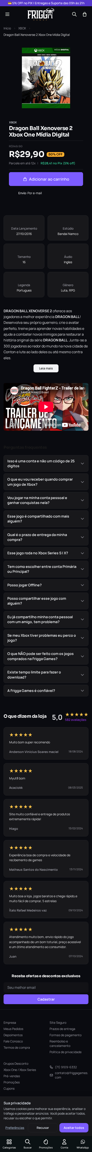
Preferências (14, 1127)
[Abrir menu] (7, 14)
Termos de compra (17, 1047)
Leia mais (46, 368)
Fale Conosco (13, 1041)
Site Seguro (58, 1022)
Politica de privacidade (66, 1052)
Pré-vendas (12, 1076)
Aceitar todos (74, 1127)
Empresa (10, 1022)
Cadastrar (46, 999)
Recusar (43, 1127)
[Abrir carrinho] (84, 14)
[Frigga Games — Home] (40, 14)
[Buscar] (74, 14)
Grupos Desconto (16, 1063)
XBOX (22, 28)
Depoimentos (13, 1035)
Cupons (9, 1088)
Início (7, 28)
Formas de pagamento (66, 1035)
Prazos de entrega (62, 1029)
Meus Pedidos (13, 1029)
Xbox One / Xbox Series (20, 1070)
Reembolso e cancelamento (60, 1043)
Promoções (12, 1082)
